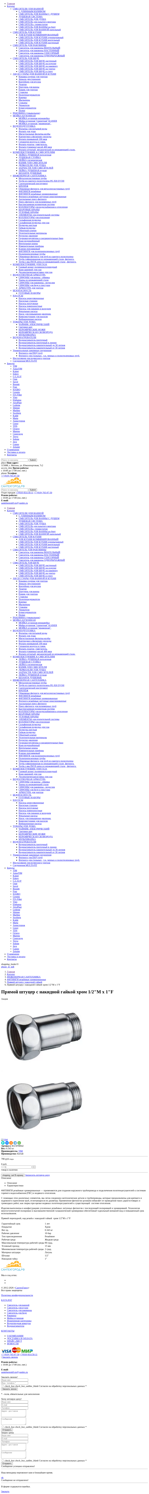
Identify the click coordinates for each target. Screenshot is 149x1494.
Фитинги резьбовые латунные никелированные (42, 196)
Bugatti (16, 384)
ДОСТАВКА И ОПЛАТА (20, 1338)
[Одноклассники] (11, 1143)
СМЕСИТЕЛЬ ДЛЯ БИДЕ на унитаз (37, 69)
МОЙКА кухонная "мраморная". (35, 123)
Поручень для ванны (29, 87)
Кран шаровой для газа (30, 269)
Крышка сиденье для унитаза (33, 76)
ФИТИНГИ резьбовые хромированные (38, 194)
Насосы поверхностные (30, 306)
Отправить (7, 1430)
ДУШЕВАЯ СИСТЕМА (31, 16)
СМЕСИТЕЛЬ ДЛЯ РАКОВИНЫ (29, 45)
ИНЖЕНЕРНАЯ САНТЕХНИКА (29, 175)
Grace (15, 423)
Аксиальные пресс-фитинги (33, 199)
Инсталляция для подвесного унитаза (31, 358)
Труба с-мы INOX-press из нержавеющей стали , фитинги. (47, 262)
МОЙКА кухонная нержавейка (34, 118)
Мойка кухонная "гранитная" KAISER (38, 121)
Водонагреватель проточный (33, 340)
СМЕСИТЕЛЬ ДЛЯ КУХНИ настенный (39, 42)
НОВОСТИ (13, 1343)
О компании (13, 449)
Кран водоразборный (29, 241)
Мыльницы (24, 100)
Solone (16, 439)
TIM (15, 366)
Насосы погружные (28, 303)
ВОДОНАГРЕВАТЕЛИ (24, 337)
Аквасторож (19, 421)
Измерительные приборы (31, 246)
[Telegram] (15, 1143)
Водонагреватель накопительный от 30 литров (42, 348)
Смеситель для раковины (19, 1310)
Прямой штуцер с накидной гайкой (24, 982)
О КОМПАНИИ (15, 1336)
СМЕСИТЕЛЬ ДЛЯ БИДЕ (26, 58)
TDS (15, 426)
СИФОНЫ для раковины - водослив (37, 282)
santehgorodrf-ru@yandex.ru (14, 503)
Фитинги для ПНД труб (30, 353)
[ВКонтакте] (7, 1143)
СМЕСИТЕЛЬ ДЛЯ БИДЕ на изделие (37, 63)
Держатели (24, 105)
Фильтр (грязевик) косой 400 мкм (35, 147)
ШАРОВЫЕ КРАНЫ (29, 209)
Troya (15, 436)
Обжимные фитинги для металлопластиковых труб (44, 189)
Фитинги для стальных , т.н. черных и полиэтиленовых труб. (49, 355)
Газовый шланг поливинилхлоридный (38, 267)
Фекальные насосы (28, 311)
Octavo (16, 428)
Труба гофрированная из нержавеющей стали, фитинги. (46, 259)
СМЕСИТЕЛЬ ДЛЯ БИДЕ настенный (37, 61)
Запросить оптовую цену (37, 1175)
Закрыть (5, 1491)
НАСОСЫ (18, 295)
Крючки (23, 97)
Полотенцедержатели (29, 95)
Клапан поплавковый (29, 249)
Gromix (16, 392)
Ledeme (16, 405)
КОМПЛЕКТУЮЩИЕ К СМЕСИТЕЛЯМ (34, 152)
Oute (15, 379)
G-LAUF (17, 376)
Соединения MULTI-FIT (25, 361)
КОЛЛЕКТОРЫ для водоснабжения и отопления (43, 207)
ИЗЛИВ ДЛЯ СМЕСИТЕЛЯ (33, 162)
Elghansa (17, 400)
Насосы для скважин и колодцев (35, 308)
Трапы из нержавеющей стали (34, 280)
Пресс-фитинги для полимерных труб (37, 202)
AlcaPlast (17, 402)
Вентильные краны (28, 243)
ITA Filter (17, 395)
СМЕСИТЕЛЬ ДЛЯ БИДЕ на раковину (38, 66)
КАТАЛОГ (6, 1300)
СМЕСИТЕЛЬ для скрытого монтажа (37, 22)
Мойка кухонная (15, 1318)
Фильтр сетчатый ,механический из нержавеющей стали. (47, 149)
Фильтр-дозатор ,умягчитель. (33, 144)
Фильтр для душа (27, 131)
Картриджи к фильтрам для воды (35, 136)
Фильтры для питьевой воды (33, 129)
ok (2, 1477)
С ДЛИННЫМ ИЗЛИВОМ (32, 11)
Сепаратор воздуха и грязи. (32, 142)
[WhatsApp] (19, 1143)
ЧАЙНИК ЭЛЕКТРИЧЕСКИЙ (34, 324)
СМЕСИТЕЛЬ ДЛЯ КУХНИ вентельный (39, 40)
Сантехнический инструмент (33, 183)
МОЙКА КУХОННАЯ (24, 115)
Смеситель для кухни (17, 1307)
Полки (22, 110)
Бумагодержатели (27, 108)
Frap (15, 387)
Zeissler (16, 447)
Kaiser (16, 371)
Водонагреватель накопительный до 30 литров (42, 345)
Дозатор (23, 84)
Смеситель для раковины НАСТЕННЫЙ (39, 50)
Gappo (16, 444)
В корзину (12, 1175)
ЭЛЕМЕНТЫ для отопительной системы (39, 215)
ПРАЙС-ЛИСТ (14, 1341)
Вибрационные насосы (30, 319)
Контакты (12, 455)
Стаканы (23, 102)
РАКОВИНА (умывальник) (26, 113)
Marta (15, 418)
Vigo (15, 397)
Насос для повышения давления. (35, 314)
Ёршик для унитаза (28, 89)
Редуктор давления (28, 235)
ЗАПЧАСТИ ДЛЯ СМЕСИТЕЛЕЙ (36, 168)
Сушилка (23, 92)
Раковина (11, 1315)
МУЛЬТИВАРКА (27, 335)
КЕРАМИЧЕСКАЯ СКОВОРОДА (36, 332)
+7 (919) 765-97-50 (10, 476)
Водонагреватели (15, 1326)
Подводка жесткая (28, 225)
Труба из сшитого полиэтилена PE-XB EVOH (41, 181)
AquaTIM (17, 368)
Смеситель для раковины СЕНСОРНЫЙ (39, 53)
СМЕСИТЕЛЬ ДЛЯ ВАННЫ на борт (37, 27)
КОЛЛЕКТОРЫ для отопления (34, 217)
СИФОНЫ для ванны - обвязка (34, 277)
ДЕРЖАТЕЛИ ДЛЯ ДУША (32, 165)
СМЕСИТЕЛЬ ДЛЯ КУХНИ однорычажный (41, 37)
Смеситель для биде (17, 1313)
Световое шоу (25, 327)
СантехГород (21, 1287)
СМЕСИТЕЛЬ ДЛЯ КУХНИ (27, 32)
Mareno (16, 431)
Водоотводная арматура (19, 1323)
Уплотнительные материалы (33, 233)
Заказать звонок (10, 1357)
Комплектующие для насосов (33, 316)
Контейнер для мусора (30, 82)
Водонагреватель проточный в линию (38, 342)
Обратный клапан (28, 230)
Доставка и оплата (16, 452)
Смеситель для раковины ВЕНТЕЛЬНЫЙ (39, 48)
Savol (15, 382)
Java (15, 442)
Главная (11, 3)
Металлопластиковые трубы (33, 178)
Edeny (16, 374)
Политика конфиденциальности (17, 1295)
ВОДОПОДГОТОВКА (24, 126)
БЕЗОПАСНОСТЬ (22, 290)
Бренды (11, 363)
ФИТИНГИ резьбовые (30, 191)
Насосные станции (28, 301)
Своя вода (18, 434)
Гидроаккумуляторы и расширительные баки (41, 238)
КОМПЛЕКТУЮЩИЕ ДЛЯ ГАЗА (30, 264)
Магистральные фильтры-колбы (34, 134)
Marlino (16, 410)
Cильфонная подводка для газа (34, 222)
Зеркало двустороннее (30, 79)
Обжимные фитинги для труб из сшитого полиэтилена (46, 256)
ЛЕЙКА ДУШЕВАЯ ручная (33, 170)
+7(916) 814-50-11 (24, 492)
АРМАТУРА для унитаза (31, 288)
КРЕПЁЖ (23, 186)
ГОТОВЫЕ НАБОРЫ (29, 293)
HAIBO (16, 389)
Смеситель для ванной (18, 1305)
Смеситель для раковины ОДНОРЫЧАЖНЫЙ (42, 55)
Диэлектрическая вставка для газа (35, 272)
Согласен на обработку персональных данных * (46, 1386)
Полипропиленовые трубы (32, 254)
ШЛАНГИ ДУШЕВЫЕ (30, 173)
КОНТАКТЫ (7, 1331)
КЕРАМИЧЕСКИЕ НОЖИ (32, 329)
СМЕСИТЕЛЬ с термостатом (33, 24)
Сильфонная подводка (30, 220)
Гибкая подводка (27, 228)
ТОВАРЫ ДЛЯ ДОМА (24, 322)
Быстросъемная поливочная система (37, 204)
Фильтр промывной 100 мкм (33, 139)
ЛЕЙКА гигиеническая (30, 160)
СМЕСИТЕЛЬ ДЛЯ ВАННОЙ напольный (40, 29)
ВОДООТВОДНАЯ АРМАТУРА (29, 275)
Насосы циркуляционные (31, 298)
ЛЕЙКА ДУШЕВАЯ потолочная (35, 155)
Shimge (16, 408)
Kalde (15, 415)
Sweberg (17, 413)
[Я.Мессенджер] (3, 1143)
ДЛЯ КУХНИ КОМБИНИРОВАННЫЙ (38, 35)
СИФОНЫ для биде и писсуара (34, 285)
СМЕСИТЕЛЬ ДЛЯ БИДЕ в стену (36, 71)
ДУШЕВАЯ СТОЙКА (30, 157)
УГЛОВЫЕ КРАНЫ (29, 212)
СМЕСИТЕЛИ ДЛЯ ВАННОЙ (28, 9)
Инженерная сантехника (19, 1321)
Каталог (11, 6)
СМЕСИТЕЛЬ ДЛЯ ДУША (32, 19)
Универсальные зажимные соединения (32, 350)
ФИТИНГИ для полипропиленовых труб (39, 251)
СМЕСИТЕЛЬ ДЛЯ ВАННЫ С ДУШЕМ (39, 14)
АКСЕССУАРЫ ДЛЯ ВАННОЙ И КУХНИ (34, 74)
